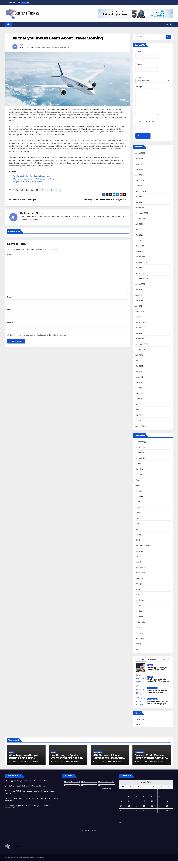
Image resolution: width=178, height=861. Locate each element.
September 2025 (141, 213)
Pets (137, 595)
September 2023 (141, 344)
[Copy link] (58, 190)
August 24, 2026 (17, 761)
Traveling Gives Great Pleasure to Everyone (104, 200)
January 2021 (140, 426)
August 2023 (140, 350)
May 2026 (139, 169)
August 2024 (140, 284)
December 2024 (141, 262)
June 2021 (139, 410)
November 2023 (141, 333)
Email (9, 310)
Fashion (138, 507)
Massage (138, 584)
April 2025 (139, 240)
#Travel (54, 47)
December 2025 (141, 197)
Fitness (138, 518)
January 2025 (140, 257)
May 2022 (139, 382)
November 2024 (141, 268)
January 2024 (140, 322)
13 (144, 801)
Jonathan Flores (28, 45)
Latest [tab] (141, 659)
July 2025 (139, 224)
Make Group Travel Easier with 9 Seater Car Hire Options (34, 179)
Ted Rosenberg (32, 761)
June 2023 (139, 360)
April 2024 (139, 306)
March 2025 (139, 246)
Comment (11, 254)
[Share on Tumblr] (47, 190)
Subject (138, 77)
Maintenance (140, 573)
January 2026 (140, 191)
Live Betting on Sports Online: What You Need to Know (158, 681)
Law (137, 556)
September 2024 (141, 279)
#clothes (37, 47)
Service (138, 605)
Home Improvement (142, 545)
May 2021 (139, 415)
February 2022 (140, 399)
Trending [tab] (165, 659)
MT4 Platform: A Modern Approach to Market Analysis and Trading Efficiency (157, 693)
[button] (167, 24)
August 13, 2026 (142, 761)
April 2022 (139, 388)
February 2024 (140, 317)
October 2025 (140, 208)
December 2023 (141, 328)
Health (137, 540)
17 (121, 806)
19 (137, 806)
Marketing (139, 578)
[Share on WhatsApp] (32, 190)
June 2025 (139, 229)
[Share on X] (22, 190)
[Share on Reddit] (42, 190)
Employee (139, 496)
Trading (138, 644)
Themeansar (40, 857)
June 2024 (139, 295)
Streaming (139, 633)
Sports (137, 627)
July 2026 (139, 158)
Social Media (140, 622)
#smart (48, 47)
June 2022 (139, 377)
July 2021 (139, 404)
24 (121, 811)
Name (10, 297)
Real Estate (139, 600)
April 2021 (139, 421)
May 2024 (139, 300)
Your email (139, 64)
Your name (139, 51)
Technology (139, 638)
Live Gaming (140, 567)
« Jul (120, 822)
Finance (138, 513)
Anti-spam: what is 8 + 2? (144, 122)
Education (139, 491)
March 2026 (139, 180)
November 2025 (141, 202)
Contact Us (139, 719)
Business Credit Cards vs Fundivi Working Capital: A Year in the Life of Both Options (158, 705)
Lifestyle (138, 562)
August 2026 (140, 153)
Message (138, 87)
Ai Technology (140, 442)
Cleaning (138, 474)
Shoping (138, 611)
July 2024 (139, 289)
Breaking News (141, 458)
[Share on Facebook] (17, 190)
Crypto (137, 480)
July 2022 (139, 371)
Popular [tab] (153, 659)
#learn (43, 47)
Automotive (139, 453)
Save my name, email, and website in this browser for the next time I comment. (38, 335)
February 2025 (140, 251)
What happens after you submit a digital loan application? (157, 670)
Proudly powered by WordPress (14, 857)
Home (137, 724)
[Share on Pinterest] (37, 190)
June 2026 (139, 164)
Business (138, 464)
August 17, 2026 (101, 761)
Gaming (138, 534)
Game (137, 529)
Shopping (139, 616)
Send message (143, 136)
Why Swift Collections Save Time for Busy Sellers (31, 176)
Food (137, 524)
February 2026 (140, 186)
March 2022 (139, 393)
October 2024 (140, 273)
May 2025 (139, 235)
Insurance (139, 551)
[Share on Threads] (52, 190)
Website (10, 322)
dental (137, 485)
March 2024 (139, 311)
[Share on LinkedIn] (27, 190)
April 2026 (139, 175)
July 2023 (139, 355)
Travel (137, 649)
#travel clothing (63, 47)
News (137, 589)
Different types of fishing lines (25, 200)
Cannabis (139, 469)
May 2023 (139, 366)
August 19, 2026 (59, 761)
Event (137, 502)
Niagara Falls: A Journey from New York (27, 182)
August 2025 (140, 218)
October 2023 (140, 339)
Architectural (140, 447)
